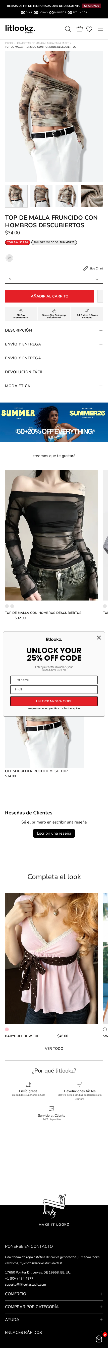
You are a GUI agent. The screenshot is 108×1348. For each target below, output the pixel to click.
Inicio (9, 43)
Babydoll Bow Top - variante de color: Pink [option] (7, 1029)
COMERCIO (15, 1294)
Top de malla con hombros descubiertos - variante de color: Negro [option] (7, 606)
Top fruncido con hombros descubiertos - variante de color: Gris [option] (105, 606)
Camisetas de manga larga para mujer (44, 43)
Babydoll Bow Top (22, 1036)
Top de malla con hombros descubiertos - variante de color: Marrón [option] (12, 606)
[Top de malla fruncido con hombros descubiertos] (16, 196)
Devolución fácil (24, 372)
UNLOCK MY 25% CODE (54, 701)
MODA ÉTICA (17, 385)
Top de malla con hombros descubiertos (43, 613)
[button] (67, 28)
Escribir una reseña (54, 833)
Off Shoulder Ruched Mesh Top (36, 771)
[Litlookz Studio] (20, 28)
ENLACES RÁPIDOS (23, 1332)
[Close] (99, 638)
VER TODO (54, 1048)
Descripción (18, 330)
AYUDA (12, 1319)
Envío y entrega (23, 358)
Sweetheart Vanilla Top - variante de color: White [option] (105, 1029)
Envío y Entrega (23, 344)
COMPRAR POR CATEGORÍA (32, 1307)
